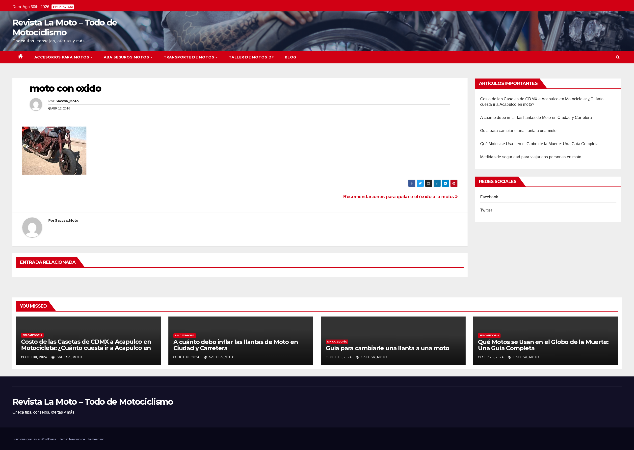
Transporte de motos (189, 57)
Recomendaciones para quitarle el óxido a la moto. (399, 196)
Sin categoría (32, 335)
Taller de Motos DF (251, 57)
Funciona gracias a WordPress (34, 439)
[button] (618, 57)
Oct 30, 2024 (36, 357)
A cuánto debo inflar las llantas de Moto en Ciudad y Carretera (536, 117)
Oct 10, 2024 (188, 357)
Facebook (489, 197)
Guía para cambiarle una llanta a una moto (518, 131)
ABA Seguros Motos (126, 57)
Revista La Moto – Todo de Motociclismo (64, 27)
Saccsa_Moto (67, 101)
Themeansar (95, 439)
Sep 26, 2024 (493, 357)
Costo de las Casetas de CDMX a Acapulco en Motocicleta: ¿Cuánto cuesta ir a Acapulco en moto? (86, 348)
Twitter (486, 210)
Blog (290, 57)
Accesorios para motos (61, 57)
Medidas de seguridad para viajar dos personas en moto (530, 157)
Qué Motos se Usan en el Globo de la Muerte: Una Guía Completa (539, 144)
